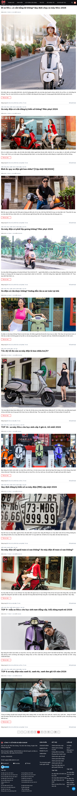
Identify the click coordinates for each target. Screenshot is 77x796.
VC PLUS (42, 756)
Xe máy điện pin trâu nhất (27, 773)
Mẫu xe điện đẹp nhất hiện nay (71, 784)
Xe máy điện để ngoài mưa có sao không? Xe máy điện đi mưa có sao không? (37, 549)
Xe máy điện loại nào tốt (27, 780)
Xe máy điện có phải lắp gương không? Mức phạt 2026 (27, 229)
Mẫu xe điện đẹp (25, 789)
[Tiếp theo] (58, 732)
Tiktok (28, 763)
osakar (19, 12)
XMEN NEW (43, 753)
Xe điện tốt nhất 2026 (27, 791)
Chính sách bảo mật (57, 745)
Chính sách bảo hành (58, 761)
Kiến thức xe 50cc (18, 102)
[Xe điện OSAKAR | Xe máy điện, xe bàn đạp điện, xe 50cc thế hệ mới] (3, 2)
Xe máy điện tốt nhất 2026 (27, 776)
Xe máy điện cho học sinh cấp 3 (28, 774)
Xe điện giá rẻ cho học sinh (7, 778)
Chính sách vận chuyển (58, 756)
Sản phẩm (20, 2)
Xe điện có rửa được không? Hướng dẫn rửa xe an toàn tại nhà (30, 291)
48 (55, 732)
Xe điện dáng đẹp (25, 787)
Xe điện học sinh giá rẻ (26, 778)
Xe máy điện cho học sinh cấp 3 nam (9, 774)
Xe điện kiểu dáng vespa (26, 785)
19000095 (9, 756)
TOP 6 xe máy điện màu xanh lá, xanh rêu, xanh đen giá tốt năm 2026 (33, 671)
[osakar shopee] (75, 2)
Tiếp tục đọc (6, 97)
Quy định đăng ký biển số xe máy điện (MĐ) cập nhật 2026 (29, 487)
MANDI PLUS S (44, 751)
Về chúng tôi (50, 2)
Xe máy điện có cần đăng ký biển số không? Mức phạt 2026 (29, 109)
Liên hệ (11, 7)
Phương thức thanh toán (59, 754)
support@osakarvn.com (12, 760)
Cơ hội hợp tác (61, 2)
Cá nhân (69, 745)
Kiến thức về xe (5, 5)
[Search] (72, 2)
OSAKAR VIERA (44, 745)
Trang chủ (11, 2)
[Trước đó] (18, 732)
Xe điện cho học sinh (5, 789)
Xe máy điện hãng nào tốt (7, 780)
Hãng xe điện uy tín (5, 782)
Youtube (17, 763)
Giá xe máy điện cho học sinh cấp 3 (9, 776)
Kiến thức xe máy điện (16, 107)
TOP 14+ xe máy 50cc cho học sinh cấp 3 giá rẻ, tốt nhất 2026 (31, 427)
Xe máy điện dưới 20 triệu (7, 785)
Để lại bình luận (72, 102)
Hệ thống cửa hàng (31, 2)
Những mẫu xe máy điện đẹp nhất (8, 791)
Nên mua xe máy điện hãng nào (8, 787)
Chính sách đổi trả (57, 763)
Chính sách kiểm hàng (58, 758)
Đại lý (68, 748)
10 (48, 732)
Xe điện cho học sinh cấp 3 (7, 773)
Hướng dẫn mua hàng (58, 752)
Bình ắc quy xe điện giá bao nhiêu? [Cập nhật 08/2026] (27, 169)
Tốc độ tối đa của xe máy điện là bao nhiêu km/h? (25, 351)
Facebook (5, 763)
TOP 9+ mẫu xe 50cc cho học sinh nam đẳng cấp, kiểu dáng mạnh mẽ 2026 (36, 609)
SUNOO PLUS (43, 748)
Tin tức (42, 2)
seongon (19, 233)
